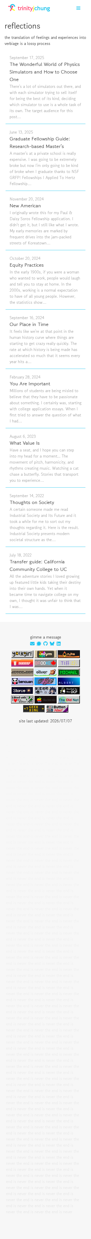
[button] (78, 8)
